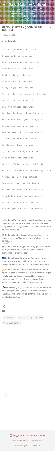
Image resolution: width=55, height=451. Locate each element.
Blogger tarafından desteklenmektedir (29, 435)
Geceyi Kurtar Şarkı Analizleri (30, 317)
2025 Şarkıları (9, 317)
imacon (24, 440)
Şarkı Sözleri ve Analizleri (27, 4)
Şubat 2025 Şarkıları (12, 323)
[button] (51, 28)
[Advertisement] (27, 407)
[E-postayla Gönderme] (3, 312)
